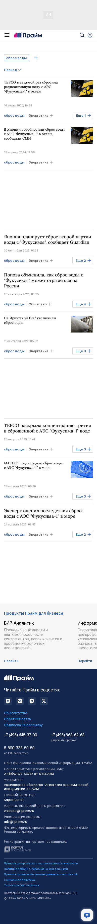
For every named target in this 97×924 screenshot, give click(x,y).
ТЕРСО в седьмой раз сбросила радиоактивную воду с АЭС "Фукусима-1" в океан (31, 86)
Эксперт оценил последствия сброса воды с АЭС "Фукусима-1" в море (44, 513)
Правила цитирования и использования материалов (41, 863)
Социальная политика (19, 880)
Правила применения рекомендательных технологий (40, 874)
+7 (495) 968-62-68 (68, 737)
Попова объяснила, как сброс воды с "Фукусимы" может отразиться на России (43, 280)
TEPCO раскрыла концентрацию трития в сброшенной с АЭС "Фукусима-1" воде (47, 428)
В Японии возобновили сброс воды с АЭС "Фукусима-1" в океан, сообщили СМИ (34, 134)
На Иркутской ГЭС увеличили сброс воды (30, 320)
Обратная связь (17, 719)
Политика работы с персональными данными (36, 869)
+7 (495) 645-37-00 (20, 735)
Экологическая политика (21, 885)
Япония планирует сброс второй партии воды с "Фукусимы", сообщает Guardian (47, 239)
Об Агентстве (15, 713)
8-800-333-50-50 (19, 750)
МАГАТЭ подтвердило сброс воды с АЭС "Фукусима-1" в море (33, 465)
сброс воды (16, 58)
